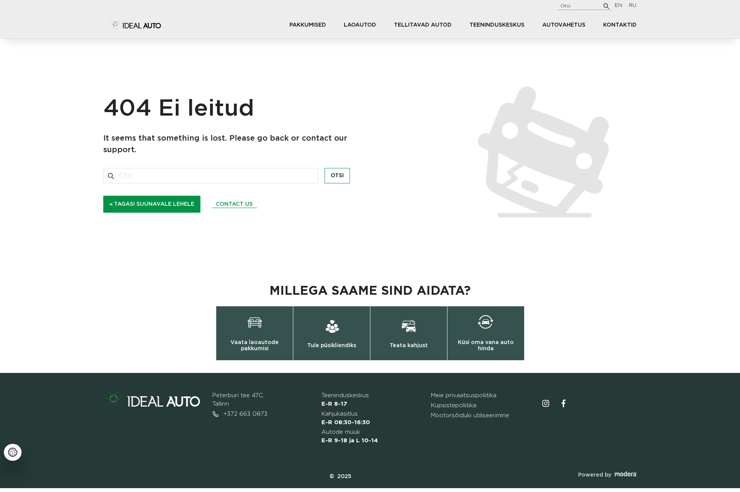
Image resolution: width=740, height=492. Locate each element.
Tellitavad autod (423, 25)
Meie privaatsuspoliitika (463, 395)
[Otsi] (606, 6)
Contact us (234, 204)
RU (632, 5)
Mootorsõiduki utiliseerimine (470, 415)
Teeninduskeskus (497, 25)
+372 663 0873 (244, 414)
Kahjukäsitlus (345, 418)
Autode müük (349, 436)
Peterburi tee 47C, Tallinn (238, 400)
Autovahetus (563, 25)
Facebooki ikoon (563, 403)
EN (618, 5)
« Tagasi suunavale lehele (151, 204)
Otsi (337, 175)
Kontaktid (620, 25)
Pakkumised (307, 25)
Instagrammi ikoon (546, 403)
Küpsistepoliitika (453, 405)
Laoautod (360, 25)
